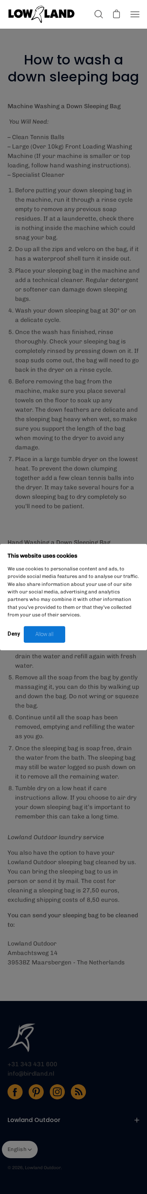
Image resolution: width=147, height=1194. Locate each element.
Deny (14, 634)
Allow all (44, 634)
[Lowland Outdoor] (41, 14)
